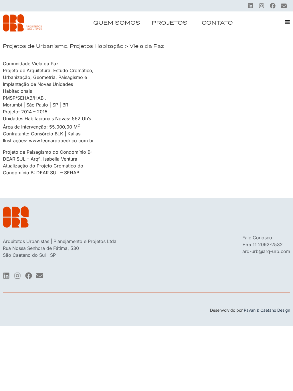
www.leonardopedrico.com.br (61, 140)
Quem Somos (116, 23)
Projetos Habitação (96, 46)
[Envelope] (283, 5)
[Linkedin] (250, 5)
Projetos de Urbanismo (35, 46)
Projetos (169, 23)
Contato (217, 23)
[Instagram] (261, 5)
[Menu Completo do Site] (287, 22)
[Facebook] (272, 5)
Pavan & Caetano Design (267, 310)
